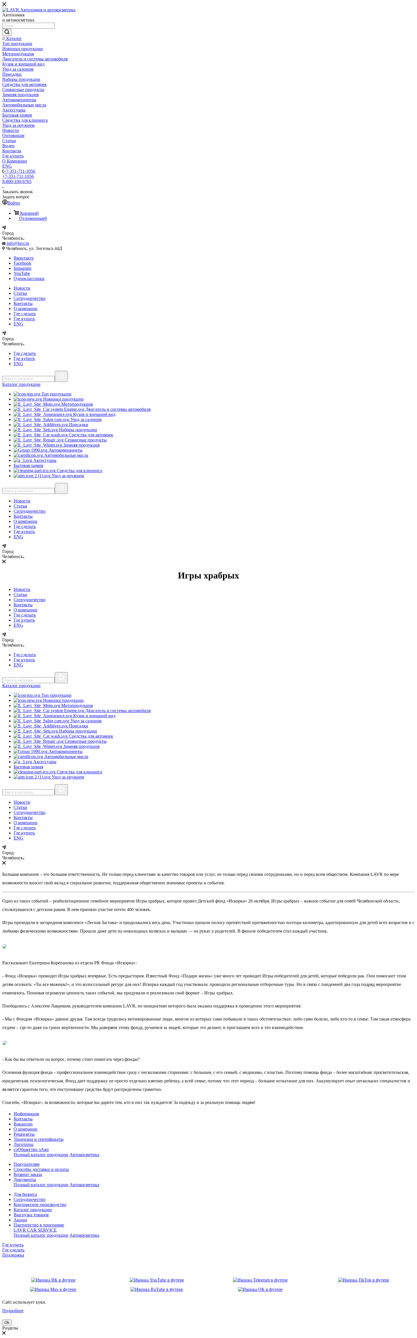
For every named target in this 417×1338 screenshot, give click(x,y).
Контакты (23, 303)
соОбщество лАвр (31, 1149)
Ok (7, 1322)
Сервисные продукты (85, 439)
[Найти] (7, 32)
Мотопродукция (76, 404)
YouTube (22, 273)
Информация (26, 1113)
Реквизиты (24, 1134)
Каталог (21, 384)
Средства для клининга (79, 470)
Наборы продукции (77, 429)
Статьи (20, 293)
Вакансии (23, 1124)
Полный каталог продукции (41, 1154)
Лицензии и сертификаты (39, 1139)
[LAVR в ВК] (53, 1280)
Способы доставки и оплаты (41, 1169)
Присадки (78, 424)
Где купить (24, 318)
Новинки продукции (63, 399)
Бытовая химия (28, 465)
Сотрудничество (29, 298)
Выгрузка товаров (31, 1214)
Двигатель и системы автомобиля (117, 409)
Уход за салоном (85, 419)
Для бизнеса (25, 1194)
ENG (18, 323)
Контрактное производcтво (40, 1204)
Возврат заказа (28, 1174)
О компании (25, 308)
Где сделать (25, 313)
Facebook (22, 263)
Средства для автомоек (90, 434)
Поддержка (13, 1255)
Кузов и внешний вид (93, 414)
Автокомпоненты (65, 450)
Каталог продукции (33, 1209)
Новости (22, 288)
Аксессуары (44, 460)
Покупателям (26, 1164)
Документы (25, 1179)
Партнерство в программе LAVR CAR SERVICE (39, 1227)
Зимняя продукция (81, 445)
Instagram (22, 268)
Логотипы (23, 1144)
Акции (20, 1219)
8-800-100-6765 (16, 181)
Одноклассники (29, 278)
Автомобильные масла (65, 455)
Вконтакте (24, 258)
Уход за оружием (67, 475)
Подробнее (13, 1310)
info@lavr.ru (18, 243)
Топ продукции (55, 394)
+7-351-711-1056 (19, 171)
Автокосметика (84, 1154)
